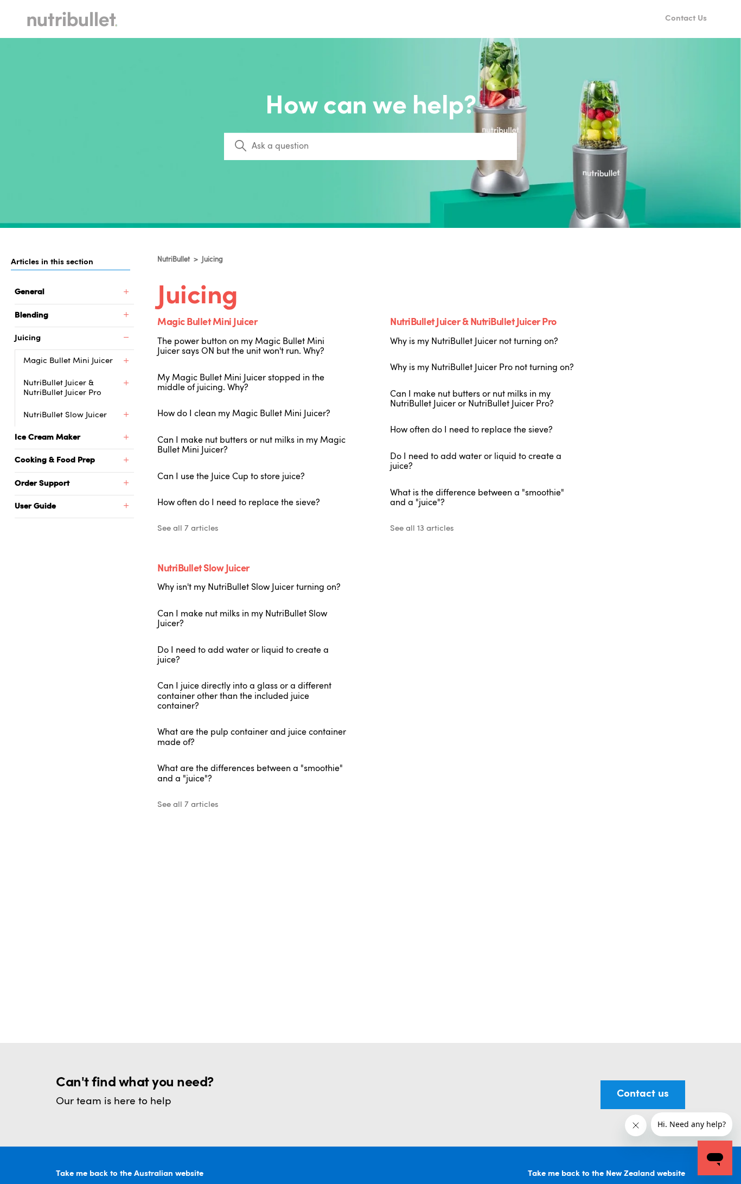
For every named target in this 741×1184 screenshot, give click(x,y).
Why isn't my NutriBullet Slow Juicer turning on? (249, 587)
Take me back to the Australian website (129, 1174)
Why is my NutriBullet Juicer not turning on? (474, 342)
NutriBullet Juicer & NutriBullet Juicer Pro (473, 323)
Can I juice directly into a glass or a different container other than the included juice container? (244, 696)
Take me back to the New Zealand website (606, 1174)
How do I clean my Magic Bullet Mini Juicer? (243, 414)
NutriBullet (173, 259)
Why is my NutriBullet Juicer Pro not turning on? (482, 368)
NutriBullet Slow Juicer (203, 569)
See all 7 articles (188, 529)
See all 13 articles (422, 529)
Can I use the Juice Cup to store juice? (231, 477)
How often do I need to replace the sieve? (238, 503)
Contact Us (686, 19)
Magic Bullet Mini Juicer (207, 323)
